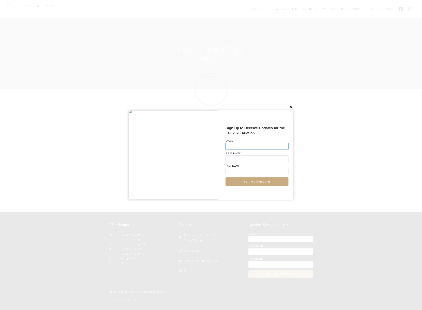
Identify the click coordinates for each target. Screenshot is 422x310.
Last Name (233, 166)
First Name (233, 153)
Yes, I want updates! (257, 181)
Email (229, 141)
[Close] (291, 107)
